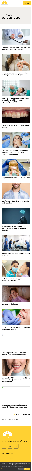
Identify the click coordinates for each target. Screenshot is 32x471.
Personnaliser (4, 468)
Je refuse (20, 468)
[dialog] (16, 466)
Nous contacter (7, 453)
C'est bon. (27, 468)
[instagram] (10, 446)
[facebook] (4, 446)
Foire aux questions (8, 458)
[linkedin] (16, 446)
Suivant (26, 415)
